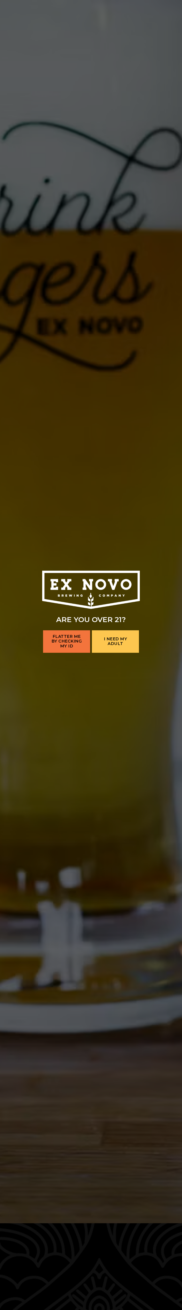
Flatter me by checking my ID (66, 684)
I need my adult (115, 685)
